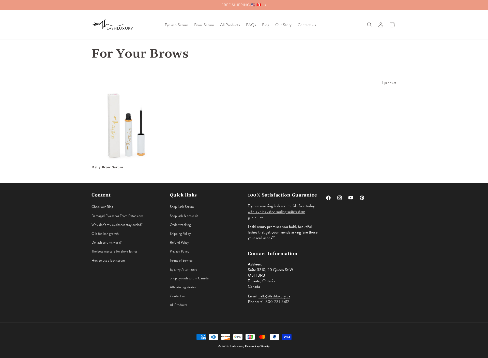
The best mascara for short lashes (114, 251)
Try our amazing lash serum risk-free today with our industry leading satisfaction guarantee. (281, 211)
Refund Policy (179, 242)
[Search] (369, 24)
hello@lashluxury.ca (274, 296)
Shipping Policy (180, 233)
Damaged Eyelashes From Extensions (117, 216)
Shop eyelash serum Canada (189, 278)
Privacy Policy (179, 251)
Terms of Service (181, 260)
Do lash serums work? (106, 242)
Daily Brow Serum (107, 167)
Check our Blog (102, 206)
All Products (178, 305)
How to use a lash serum (108, 260)
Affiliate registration (183, 287)
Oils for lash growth (105, 233)
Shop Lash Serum (182, 206)
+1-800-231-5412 (274, 302)
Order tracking (180, 224)
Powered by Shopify (257, 346)
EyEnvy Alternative (183, 269)
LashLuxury (237, 346)
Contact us (177, 296)
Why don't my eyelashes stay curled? (117, 224)
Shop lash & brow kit (184, 216)
